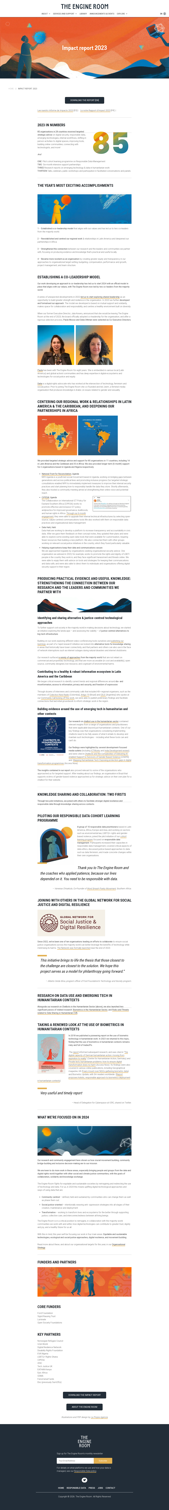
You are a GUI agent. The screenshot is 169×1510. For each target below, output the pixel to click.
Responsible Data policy (85, 1471)
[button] (161, 13)
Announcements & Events (102, 14)
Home (61, 1488)
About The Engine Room (84, 1407)
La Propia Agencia (99, 1417)
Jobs (100, 1488)
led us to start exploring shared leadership (100, 297)
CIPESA (45, 497)
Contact (110, 1488)
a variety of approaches (69, 657)
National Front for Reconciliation (56, 474)
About (45, 14)
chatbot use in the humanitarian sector (101, 721)
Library (83, 14)
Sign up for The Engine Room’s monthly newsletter (80, 1453)
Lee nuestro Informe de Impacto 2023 (55, 110)
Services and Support (63, 14)
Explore (121, 14)
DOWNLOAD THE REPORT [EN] (84, 100)
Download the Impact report (84, 1395)
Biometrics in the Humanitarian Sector (90, 1010)
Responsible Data (76, 1488)
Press (92, 1488)
